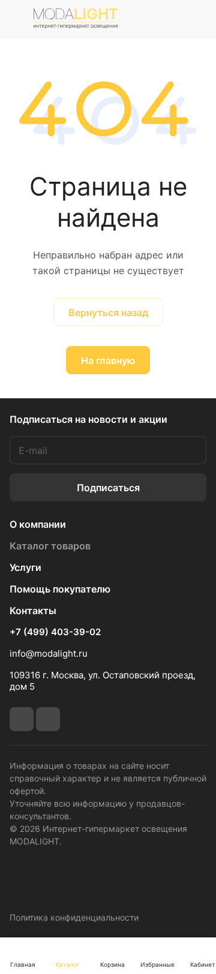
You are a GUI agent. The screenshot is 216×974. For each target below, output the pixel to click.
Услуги (25, 567)
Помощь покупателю (60, 589)
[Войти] (169, 19)
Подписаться (108, 488)
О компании (38, 524)
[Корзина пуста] (197, 19)
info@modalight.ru (49, 653)
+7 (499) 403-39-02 (55, 632)
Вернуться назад (108, 312)
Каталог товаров (50, 546)
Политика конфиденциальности (74, 917)
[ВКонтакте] (22, 719)
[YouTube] (48, 719)
